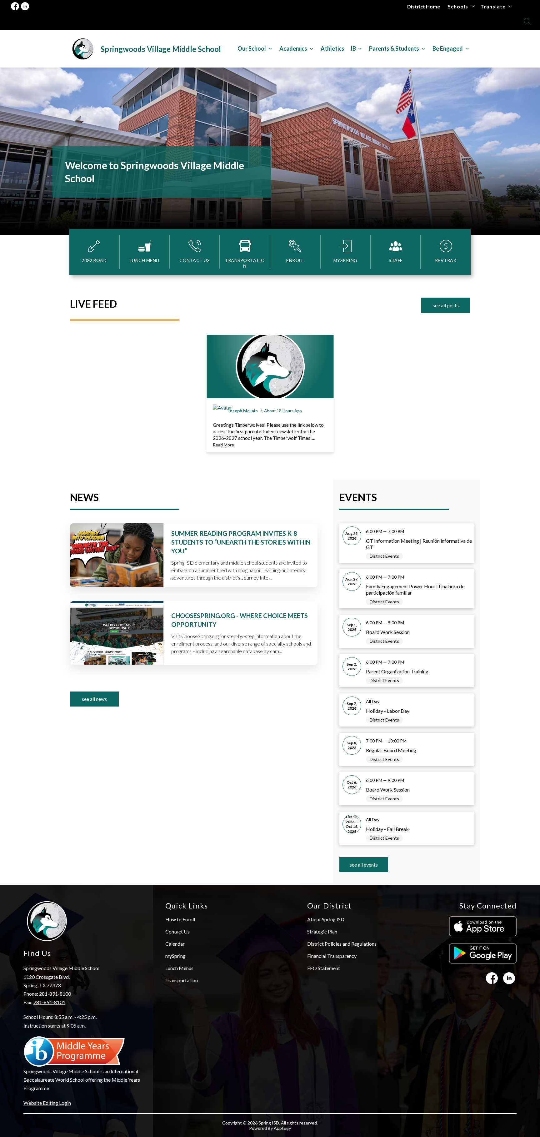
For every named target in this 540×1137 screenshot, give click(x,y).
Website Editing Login (47, 1103)
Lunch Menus (179, 968)
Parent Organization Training (397, 671)
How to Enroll (180, 919)
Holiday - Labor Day (387, 711)
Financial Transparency (332, 956)
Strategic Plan (322, 931)
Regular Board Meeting (391, 750)
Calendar (175, 944)
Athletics (332, 48)
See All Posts (446, 305)
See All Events (364, 865)
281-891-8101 (49, 1002)
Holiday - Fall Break (387, 829)
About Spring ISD (325, 919)
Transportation (181, 980)
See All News (94, 699)
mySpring (175, 956)
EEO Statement (323, 968)
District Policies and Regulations (342, 944)
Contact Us (177, 931)
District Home (423, 6)
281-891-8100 (55, 994)
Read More (223, 444)
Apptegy (282, 1128)
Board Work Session (388, 632)
